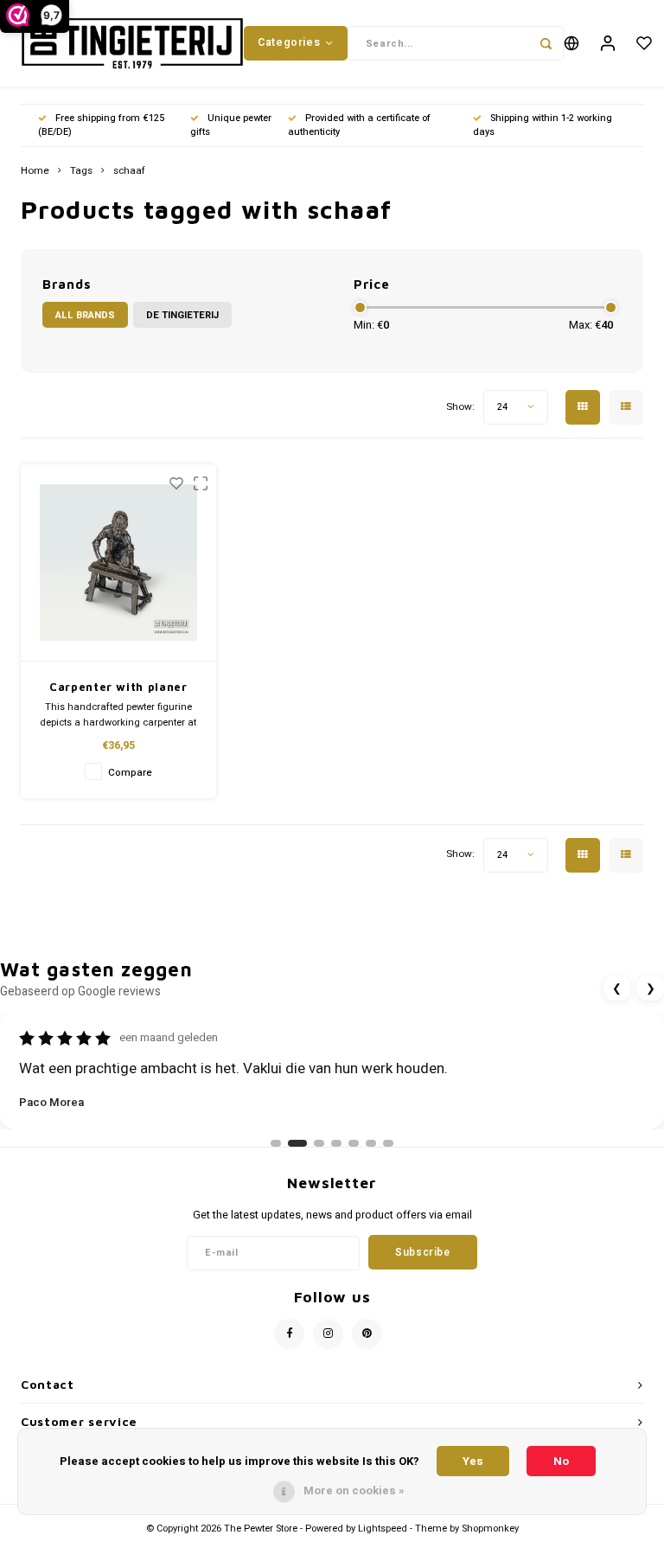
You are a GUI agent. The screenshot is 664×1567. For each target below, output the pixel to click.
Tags (81, 171)
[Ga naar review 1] (276, 1143)
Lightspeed (382, 1528)
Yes (473, 1461)
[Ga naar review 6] (371, 1143)
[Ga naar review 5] (353, 1143)
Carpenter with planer (118, 687)
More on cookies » (354, 1490)
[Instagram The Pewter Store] (328, 1334)
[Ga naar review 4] (336, 1143)
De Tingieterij (182, 315)
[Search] (546, 43)
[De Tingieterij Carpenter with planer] (119, 563)
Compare (130, 772)
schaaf (129, 171)
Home (35, 171)
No (561, 1461)
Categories (289, 42)
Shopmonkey (490, 1528)
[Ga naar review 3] (319, 1143)
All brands (85, 315)
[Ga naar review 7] (388, 1143)
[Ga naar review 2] (297, 1143)
